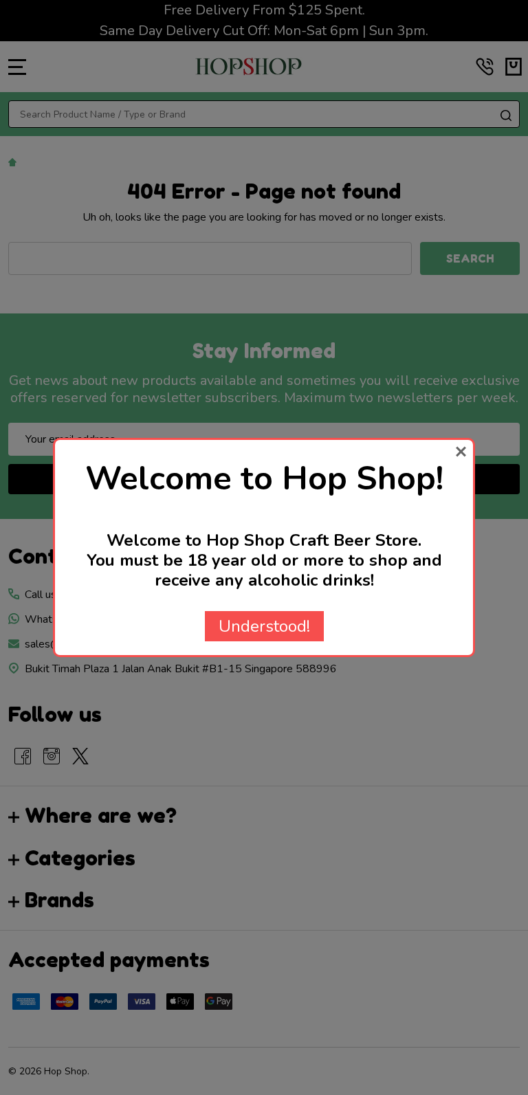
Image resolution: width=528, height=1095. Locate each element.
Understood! (264, 626)
